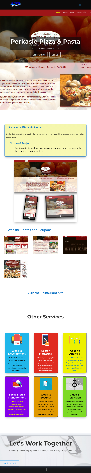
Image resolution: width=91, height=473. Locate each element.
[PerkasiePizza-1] (16, 254)
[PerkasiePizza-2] (45, 254)
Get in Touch (9, 463)
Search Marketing (45, 352)
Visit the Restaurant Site (45, 293)
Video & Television (74, 396)
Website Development (17, 352)
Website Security (46, 396)
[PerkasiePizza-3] (75, 254)
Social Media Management (17, 396)
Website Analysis (74, 352)
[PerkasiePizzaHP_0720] (16, 278)
